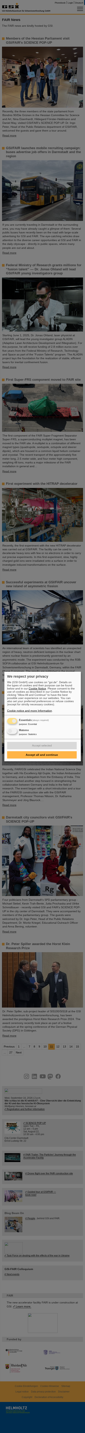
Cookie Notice (37, 688)
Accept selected (42, 745)
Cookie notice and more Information (29, 710)
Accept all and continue (42, 754)
